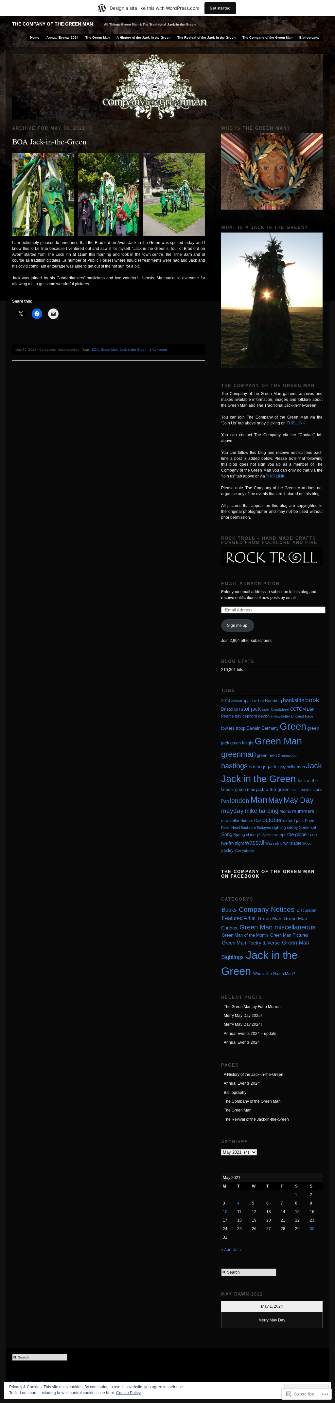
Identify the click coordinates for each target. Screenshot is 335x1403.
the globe (297, 834)
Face (309, 716)
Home (34, 37)
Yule (238, 850)
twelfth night (232, 843)
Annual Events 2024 (62, 37)
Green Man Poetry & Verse (251, 942)
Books (229, 910)
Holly (282, 767)
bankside (293, 700)
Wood (306, 843)
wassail (254, 842)
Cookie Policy (128, 1393)
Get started (220, 8)
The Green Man (97, 37)
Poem (310, 820)
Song (226, 834)
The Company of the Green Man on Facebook (268, 873)
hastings (234, 766)
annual (236, 701)
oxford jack (293, 820)
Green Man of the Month (245, 935)
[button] (43, 194)
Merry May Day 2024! (243, 1024)
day (238, 716)
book (312, 700)
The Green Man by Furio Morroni (253, 1006)
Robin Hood (230, 828)
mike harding (261, 811)
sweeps (279, 834)
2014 (225, 700)
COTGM (298, 709)
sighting (279, 827)
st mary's (253, 834)
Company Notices (266, 909)
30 (312, 1228)
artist (259, 700)
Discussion (306, 910)
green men (267, 755)
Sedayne (264, 828)
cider (266, 709)
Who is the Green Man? (274, 973)
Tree (312, 834)
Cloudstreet (280, 709)
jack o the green (273, 789)
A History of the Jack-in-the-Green (143, 37)
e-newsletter (280, 716)
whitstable (292, 843)
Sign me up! (237, 625)
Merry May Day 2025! (243, 1015)
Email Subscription (250, 583)
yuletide (248, 850)
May (275, 800)
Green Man (109, 349)
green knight (242, 742)
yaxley (227, 850)
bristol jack (247, 709)
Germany (270, 728)
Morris (285, 811)
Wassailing (273, 843)
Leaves (304, 789)
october (272, 820)
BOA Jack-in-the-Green (49, 141)
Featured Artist (239, 918)
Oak (257, 820)
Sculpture (248, 828)
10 (225, 1211)
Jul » (237, 1249)
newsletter (230, 820)
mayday (232, 810)
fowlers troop (233, 728)
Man (258, 800)
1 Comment (158, 349)
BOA (95, 349)
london (239, 800)
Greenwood (287, 756)
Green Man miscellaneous (277, 927)
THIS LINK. (296, 423)
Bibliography (309, 37)
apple (248, 701)
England (297, 716)
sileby (292, 827)
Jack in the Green (133, 349)
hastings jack (263, 766)
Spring (239, 834)
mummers (303, 811)
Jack (314, 765)
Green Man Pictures (289, 935)
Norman (246, 821)
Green (293, 726)
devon (264, 716)
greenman (238, 754)
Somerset (307, 827)
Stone (267, 835)
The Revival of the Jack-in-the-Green (206, 37)
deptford (249, 716)
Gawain (253, 728)
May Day (299, 800)
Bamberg (273, 700)
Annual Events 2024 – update (250, 1033)
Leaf (294, 790)
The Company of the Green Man (52, 24)
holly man (296, 766)
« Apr (225, 1249)
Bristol (227, 709)
